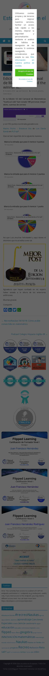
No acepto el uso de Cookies (26, 80)
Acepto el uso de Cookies (25, 72)
